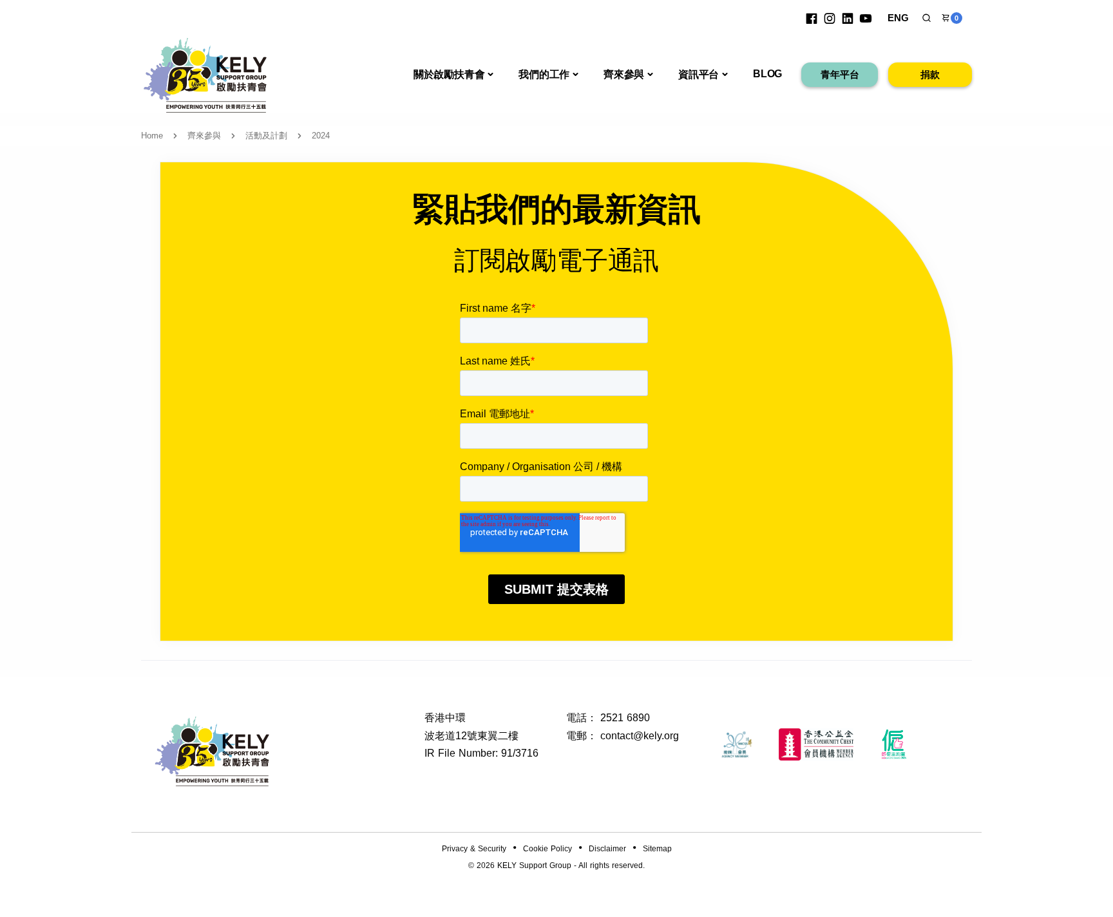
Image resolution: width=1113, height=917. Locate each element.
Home (152, 135)
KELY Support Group (534, 865)
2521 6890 (625, 717)
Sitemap (657, 848)
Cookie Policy (547, 848)
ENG (898, 17)
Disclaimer (607, 848)
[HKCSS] (737, 744)
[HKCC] (816, 744)
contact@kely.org (639, 735)
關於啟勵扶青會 (449, 74)
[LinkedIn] (847, 18)
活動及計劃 (266, 135)
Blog (767, 73)
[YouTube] (865, 18)
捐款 (930, 74)
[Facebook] (811, 18)
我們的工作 (543, 74)
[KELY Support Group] (205, 73)
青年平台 (840, 74)
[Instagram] (829, 18)
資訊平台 (698, 74)
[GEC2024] (894, 744)
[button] (926, 18)
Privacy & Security (474, 848)
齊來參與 (624, 74)
